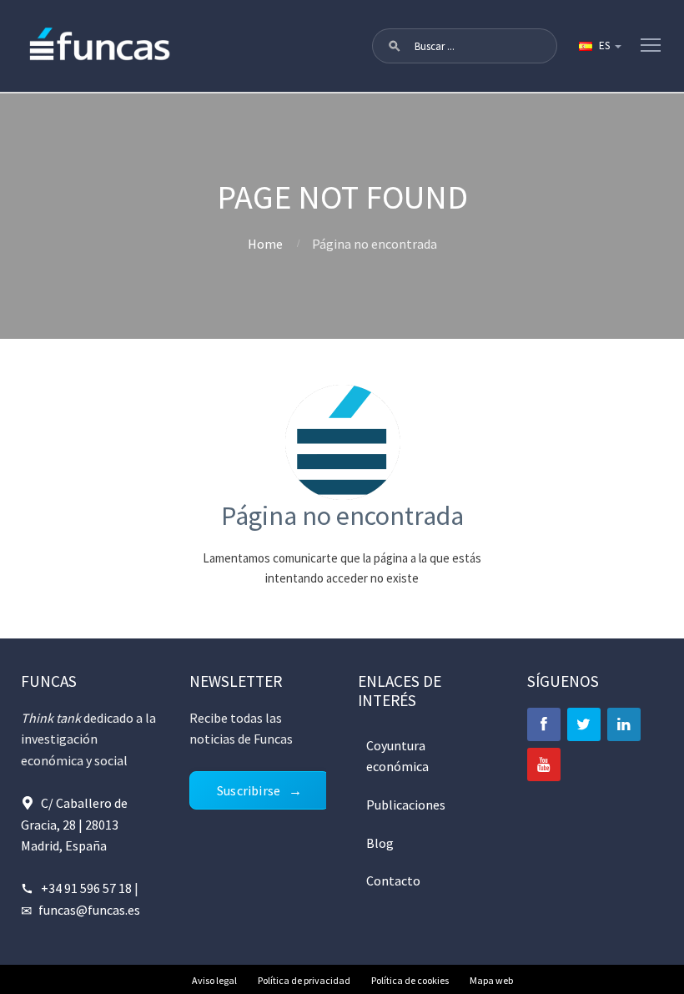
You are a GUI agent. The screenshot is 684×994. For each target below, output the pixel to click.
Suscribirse (248, 790)
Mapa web (491, 980)
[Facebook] (544, 724)
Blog (380, 843)
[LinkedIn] (624, 724)
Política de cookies (410, 980)
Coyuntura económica (397, 756)
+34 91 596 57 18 (86, 888)
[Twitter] (584, 724)
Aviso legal (214, 980)
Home (265, 243)
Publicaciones (405, 804)
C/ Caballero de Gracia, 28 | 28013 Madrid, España (74, 824)
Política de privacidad (304, 980)
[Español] (599, 46)
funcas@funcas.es (89, 909)
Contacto (393, 880)
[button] (394, 45)
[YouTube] (544, 764)
